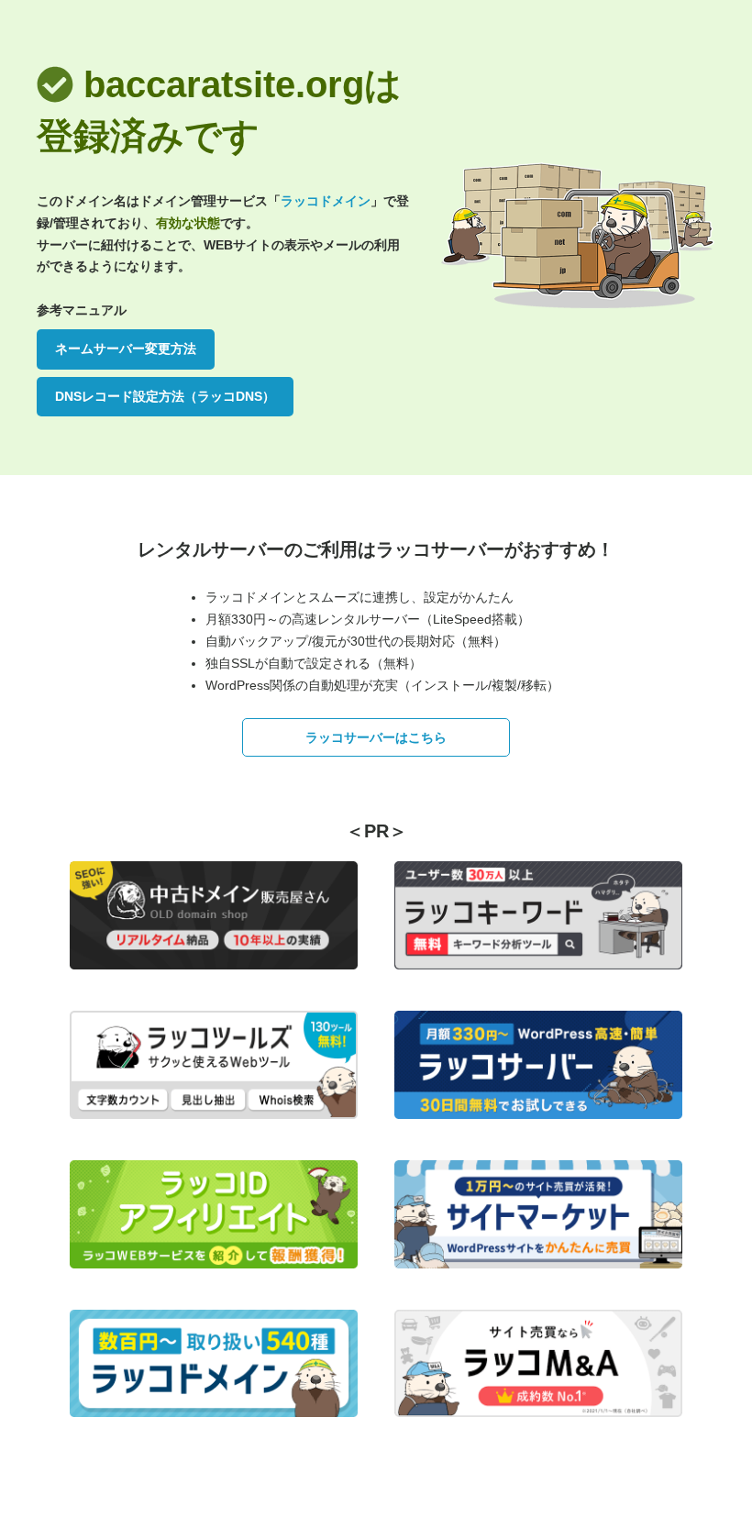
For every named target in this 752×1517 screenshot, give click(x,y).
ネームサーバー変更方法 (125, 348)
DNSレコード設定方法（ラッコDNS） (165, 396)
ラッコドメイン (325, 201)
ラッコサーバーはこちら (376, 737)
